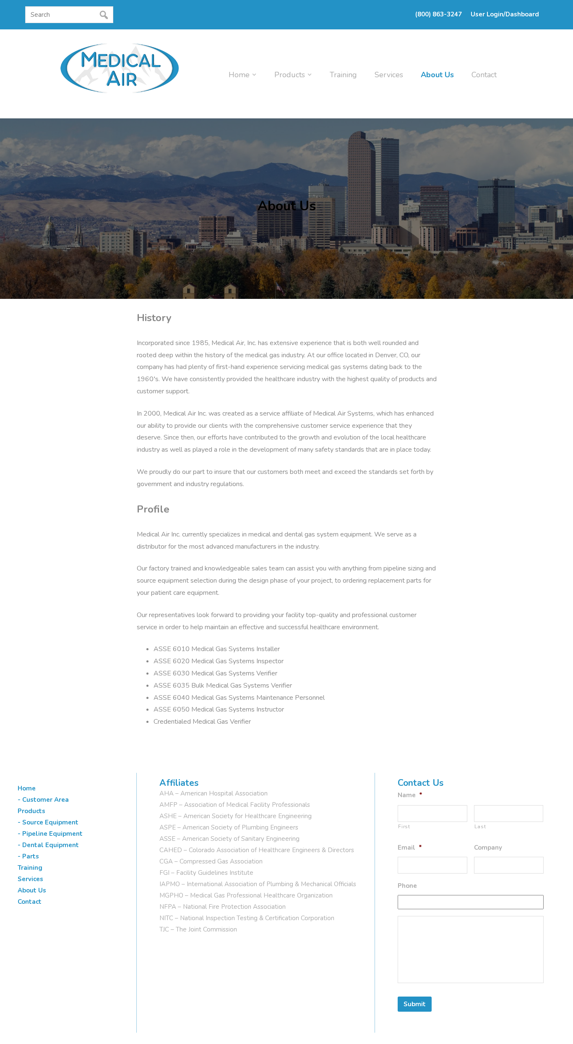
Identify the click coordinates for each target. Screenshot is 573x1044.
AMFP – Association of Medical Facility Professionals (234, 805)
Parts (30, 856)
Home (239, 75)
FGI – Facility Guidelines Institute (206, 873)
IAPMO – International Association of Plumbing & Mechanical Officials (257, 884)
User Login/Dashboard (505, 14)
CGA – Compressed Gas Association (211, 861)
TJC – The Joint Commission (198, 929)
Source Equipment (50, 822)
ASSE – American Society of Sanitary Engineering (229, 839)
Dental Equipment (50, 845)
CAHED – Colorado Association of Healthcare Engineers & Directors (256, 850)
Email (410, 848)
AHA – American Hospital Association (213, 793)
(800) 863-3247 (438, 14)
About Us (437, 75)
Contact (484, 75)
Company (488, 848)
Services (389, 75)
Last (480, 826)
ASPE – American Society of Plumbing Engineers (228, 827)
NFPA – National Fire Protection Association (222, 907)
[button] (27, 30)
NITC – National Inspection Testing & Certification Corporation (246, 918)
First (404, 826)
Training (343, 75)
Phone (407, 886)
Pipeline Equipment (52, 833)
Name (410, 795)
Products (289, 75)
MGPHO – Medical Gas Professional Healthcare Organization (246, 895)
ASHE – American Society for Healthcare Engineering (235, 816)
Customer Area (45, 799)
